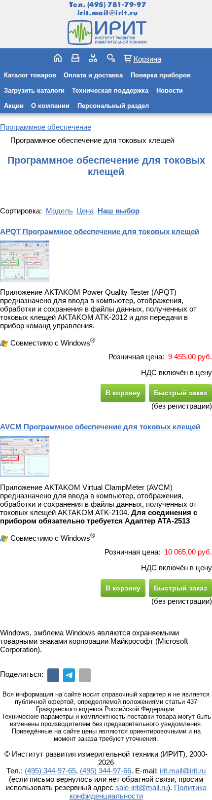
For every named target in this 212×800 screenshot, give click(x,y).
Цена (85, 211)
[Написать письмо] (75, 58)
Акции (14, 105)
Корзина (147, 59)
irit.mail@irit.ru (107, 13)
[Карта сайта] (93, 58)
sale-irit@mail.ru (141, 787)
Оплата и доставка (93, 75)
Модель (59, 211)
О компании (50, 105)
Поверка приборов (161, 75)
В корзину (123, 393)
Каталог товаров (30, 75)
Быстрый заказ (180, 393)
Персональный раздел (113, 105)
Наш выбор (119, 211)
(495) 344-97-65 (50, 770)
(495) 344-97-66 (105, 770)
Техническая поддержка (110, 90)
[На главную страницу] (106, 32)
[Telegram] (69, 675)
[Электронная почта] (85, 675)
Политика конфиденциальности (138, 791)
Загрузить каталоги (34, 90)
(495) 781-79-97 (116, 4)
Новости (169, 90)
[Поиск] (111, 58)
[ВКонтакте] (53, 675)
